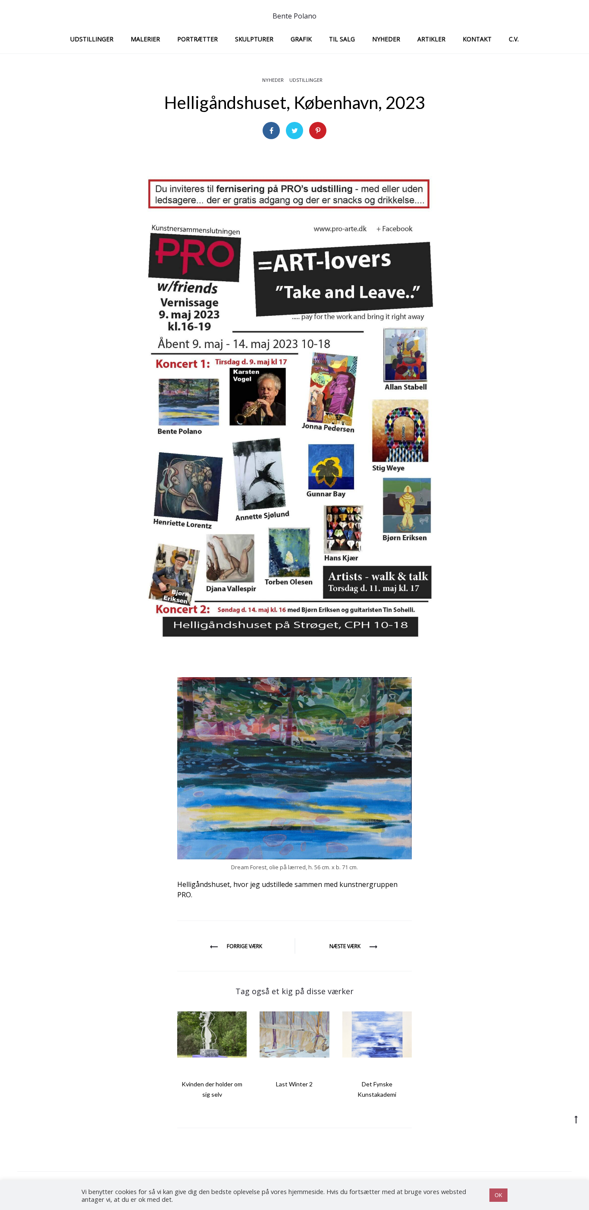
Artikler (431, 39)
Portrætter (197, 39)
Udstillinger (91, 39)
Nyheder (386, 39)
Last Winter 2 (294, 1084)
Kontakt (477, 39)
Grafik (301, 39)
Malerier (145, 39)
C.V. (514, 39)
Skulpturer (254, 39)
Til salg (342, 39)
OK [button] (498, 1195)
